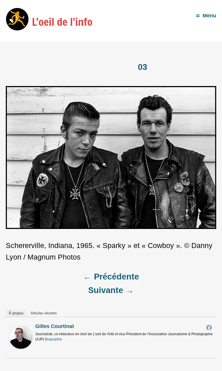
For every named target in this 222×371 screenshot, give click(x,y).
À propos (16, 313)
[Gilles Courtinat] (20, 346)
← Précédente (111, 276)
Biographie (53, 339)
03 (142, 67)
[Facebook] (209, 327)
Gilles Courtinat (54, 326)
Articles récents (44, 313)
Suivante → (111, 290)
